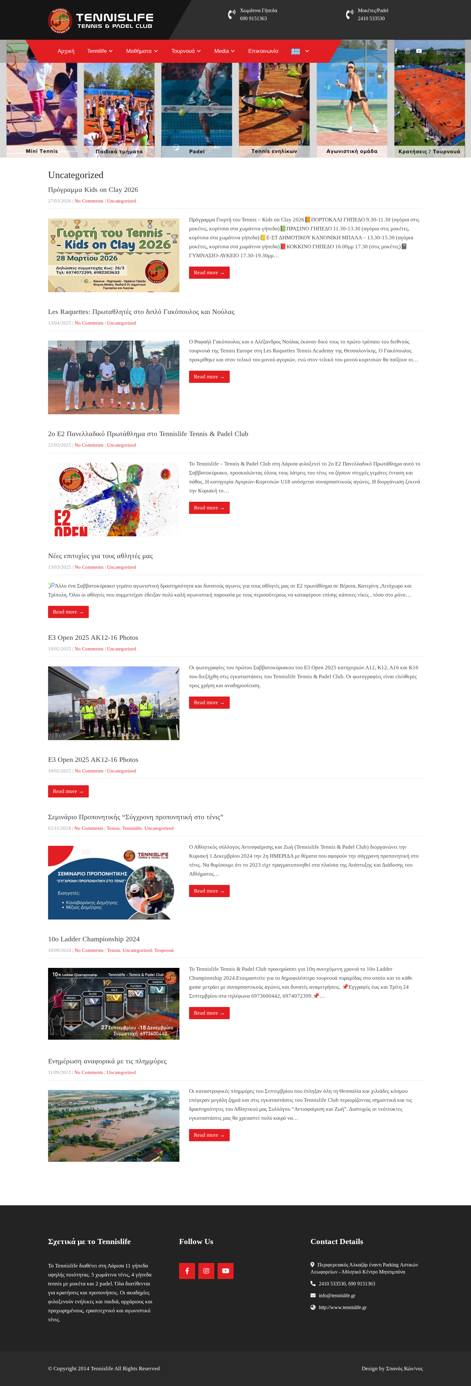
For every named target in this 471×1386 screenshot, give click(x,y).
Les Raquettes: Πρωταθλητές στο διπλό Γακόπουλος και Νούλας (141, 312)
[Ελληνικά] (300, 51)
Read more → (209, 272)
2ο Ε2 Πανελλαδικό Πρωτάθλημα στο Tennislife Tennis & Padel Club (148, 434)
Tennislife (132, 828)
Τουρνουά (183, 51)
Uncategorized (121, 200)
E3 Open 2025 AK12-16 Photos (93, 637)
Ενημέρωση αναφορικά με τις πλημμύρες (107, 1061)
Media (221, 51)
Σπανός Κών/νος (404, 1368)
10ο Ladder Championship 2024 (94, 939)
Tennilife (97, 51)
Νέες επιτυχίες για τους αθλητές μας (100, 556)
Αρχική (66, 51)
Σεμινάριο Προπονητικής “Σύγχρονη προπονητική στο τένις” (135, 817)
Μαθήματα (139, 51)
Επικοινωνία (263, 51)
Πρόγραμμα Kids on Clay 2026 (93, 190)
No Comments (89, 200)
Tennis (113, 828)
